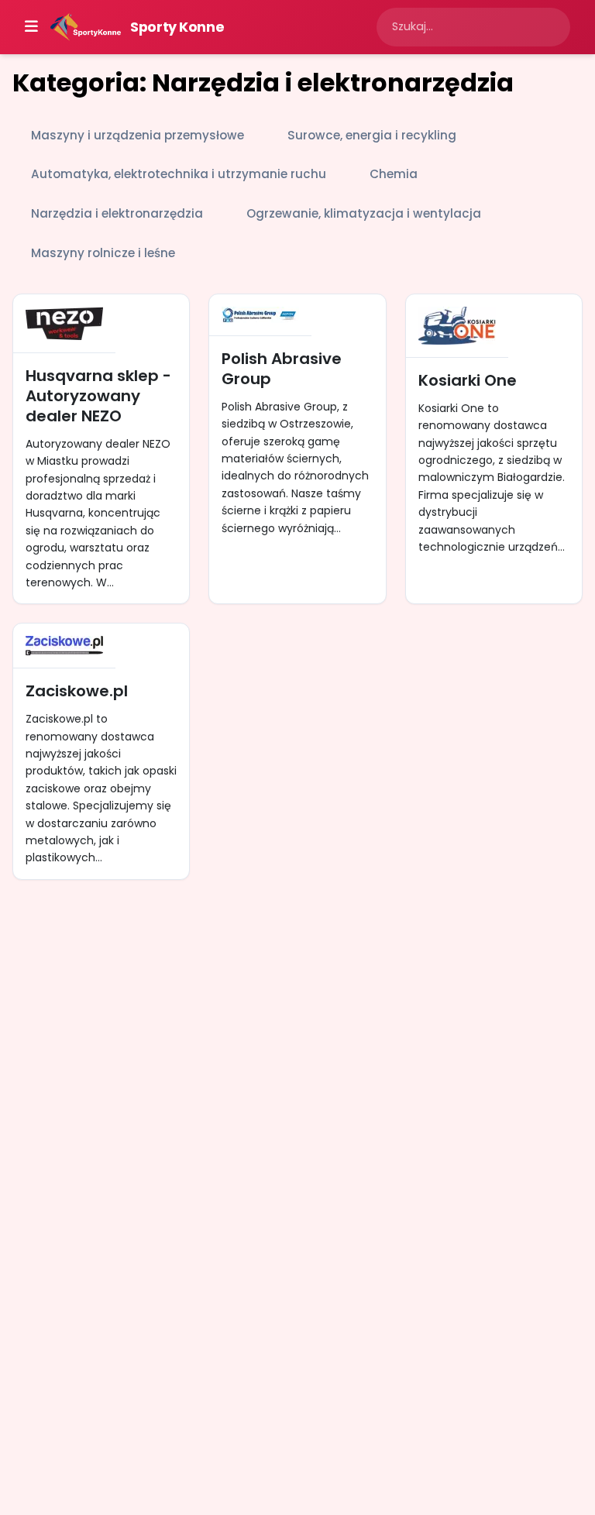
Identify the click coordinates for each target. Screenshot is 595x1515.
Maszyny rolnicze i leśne (103, 253)
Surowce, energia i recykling (371, 135)
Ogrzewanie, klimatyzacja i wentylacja (363, 213)
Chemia (394, 174)
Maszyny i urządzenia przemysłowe (137, 135)
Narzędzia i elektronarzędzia (117, 213)
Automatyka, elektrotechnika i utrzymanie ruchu (178, 174)
